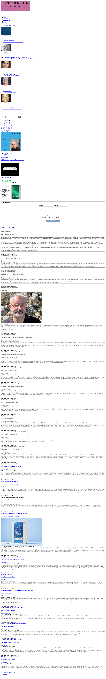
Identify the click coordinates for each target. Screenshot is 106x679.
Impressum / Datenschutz (9, 25)
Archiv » (5, 154)
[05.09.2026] (6, 105)
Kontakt (5, 24)
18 (9, 127)
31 (8, 130)
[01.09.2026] (6, 38)
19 (11, 127)
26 (11, 128)
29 (4, 130)
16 (6, 127)
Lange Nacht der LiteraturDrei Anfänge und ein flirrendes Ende (12, 108)
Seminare (5, 18)
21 (3, 128)
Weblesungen (6, 20)
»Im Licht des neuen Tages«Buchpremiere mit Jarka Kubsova (11, 75)
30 (6, 130)
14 (3, 127)
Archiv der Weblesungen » (6, 177)
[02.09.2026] (6, 71)
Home (4, 16)
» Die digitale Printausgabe (7, 131)
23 (6, 128)
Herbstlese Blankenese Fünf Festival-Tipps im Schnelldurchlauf (13, 41)
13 (1, 127)
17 (8, 127)
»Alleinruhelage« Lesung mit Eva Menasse (9, 91)
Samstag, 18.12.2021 (8, 227)
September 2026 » (7, 153)
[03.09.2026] (6, 88)
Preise (4, 21)
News (4, 17)
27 (1, 130)
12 (11, 125)
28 (3, 130)
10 (8, 125)
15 (4, 127)
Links (4, 22)
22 (4, 128)
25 (9, 128)
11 (9, 125)
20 (1, 128)
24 (8, 128)
